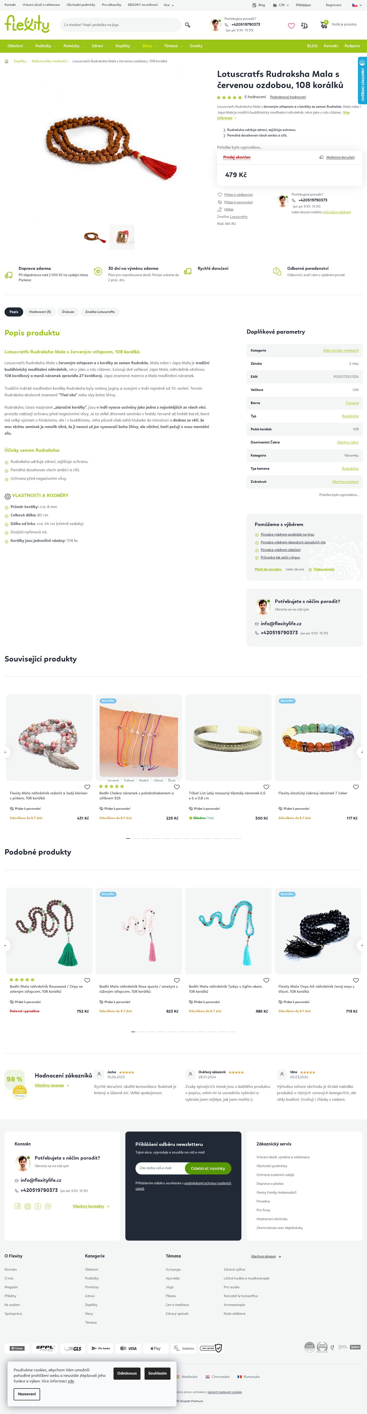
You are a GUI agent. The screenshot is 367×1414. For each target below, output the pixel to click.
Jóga (170, 1287)
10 (227, 838)
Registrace (333, 5)
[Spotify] (48, 1206)
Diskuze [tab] (68, 312)
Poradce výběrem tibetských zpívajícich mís (293, 542)
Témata (91, 1322)
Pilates (171, 1296)
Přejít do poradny (268, 569)
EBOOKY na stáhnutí (143, 5)
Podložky (92, 1278)
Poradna (263, 1201)
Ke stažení (12, 1305)
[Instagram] (28, 1206)
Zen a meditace (177, 1305)
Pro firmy (263, 1210)
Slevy (89, 1314)
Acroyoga (173, 1269)
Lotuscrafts (238, 217)
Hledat (187, 25)
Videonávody (324, 569)
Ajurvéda (173, 1278)
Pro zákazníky (111, 5)
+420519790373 (245, 25)
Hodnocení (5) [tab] (40, 312)
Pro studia (231, 1287)
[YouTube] (38, 1206)
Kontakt (10, 5)
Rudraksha (350, 416)
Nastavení (27, 1394)
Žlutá (171, 780)
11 (237, 838)
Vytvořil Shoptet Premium (186, 1401)
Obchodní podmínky (81, 5)
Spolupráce (13, 1314)
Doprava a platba (270, 1184)
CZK (282, 5)
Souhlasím (157, 1374)
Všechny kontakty (88, 1206)
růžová (158, 780)
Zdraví (90, 1296)
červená (113, 780)
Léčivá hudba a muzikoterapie (246, 1278)
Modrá (143, 780)
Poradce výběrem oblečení (281, 550)
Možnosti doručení (340, 157)
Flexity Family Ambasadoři (276, 1192)
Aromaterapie (234, 1305)
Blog (262, 5)
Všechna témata (263, 1256)
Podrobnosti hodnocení (288, 97)
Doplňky (91, 1305)
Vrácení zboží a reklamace (41, 5)
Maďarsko (189, 1377)
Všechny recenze (49, 1086)
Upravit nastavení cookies (225, 1392)
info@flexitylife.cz (281, 623)
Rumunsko (252, 1377)
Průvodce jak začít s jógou (280, 557)
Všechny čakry (348, 442)
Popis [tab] (14, 312)
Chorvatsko (221, 1377)
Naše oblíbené (234, 1314)
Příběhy (10, 1296)
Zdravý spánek (177, 1314)
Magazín (11, 1287)
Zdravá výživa (234, 1269)
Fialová (129, 780)
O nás (9, 1278)
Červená (352, 403)
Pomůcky (92, 1287)
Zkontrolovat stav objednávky (280, 1228)
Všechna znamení (345, 482)
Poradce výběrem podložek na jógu (287, 534)
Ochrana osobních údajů (275, 1175)
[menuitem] (18, 46)
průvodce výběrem (337, 212)
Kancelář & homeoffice (241, 1296)
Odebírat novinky (208, 1168)
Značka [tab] (100, 312)
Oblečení (91, 1269)
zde (71, 1381)
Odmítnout (127, 1374)
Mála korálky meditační (341, 350)
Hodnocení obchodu (272, 1219)
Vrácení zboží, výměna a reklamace (283, 1157)
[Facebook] (18, 1206)
